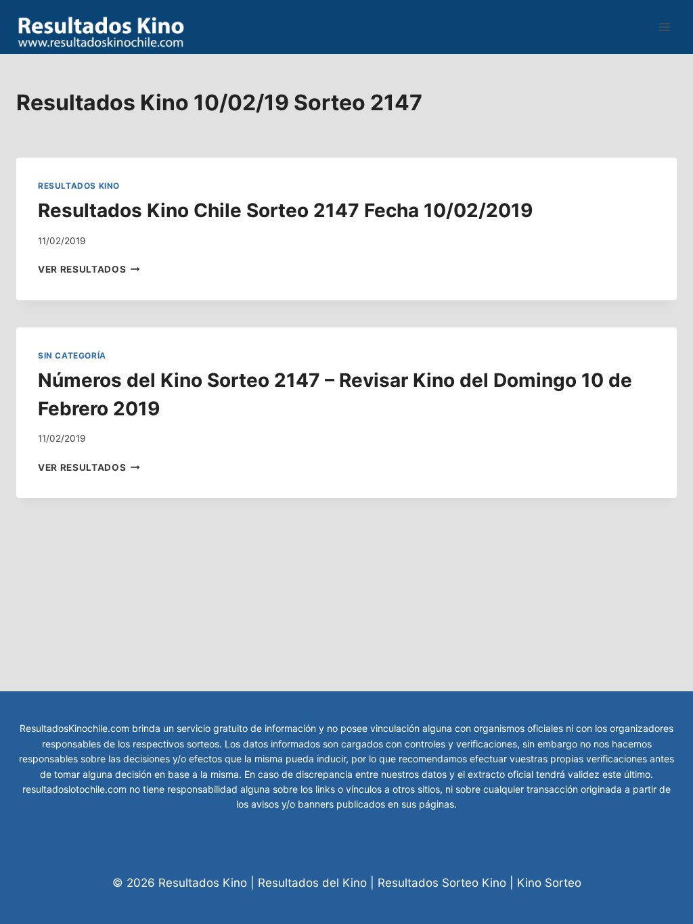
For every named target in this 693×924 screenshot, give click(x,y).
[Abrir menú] (664, 26)
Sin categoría (72, 355)
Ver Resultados (89, 269)
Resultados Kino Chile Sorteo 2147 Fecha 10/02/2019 (285, 210)
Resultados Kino (79, 186)
